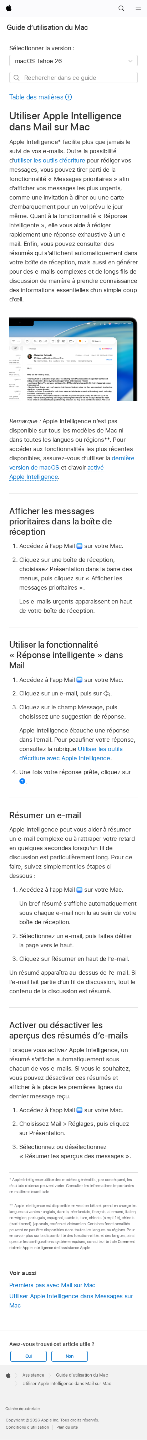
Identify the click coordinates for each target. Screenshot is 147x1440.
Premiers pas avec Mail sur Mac (52, 1285)
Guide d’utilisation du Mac (47, 27)
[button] (121, 8)
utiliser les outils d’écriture (49, 160)
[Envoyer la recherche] (17, 78)
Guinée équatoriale (22, 1408)
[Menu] (138, 8)
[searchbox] (73, 77)
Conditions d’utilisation (27, 1427)
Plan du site (67, 1427)
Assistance (33, 1375)
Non (70, 1356)
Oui (28, 1356)
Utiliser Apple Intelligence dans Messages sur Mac (71, 1301)
